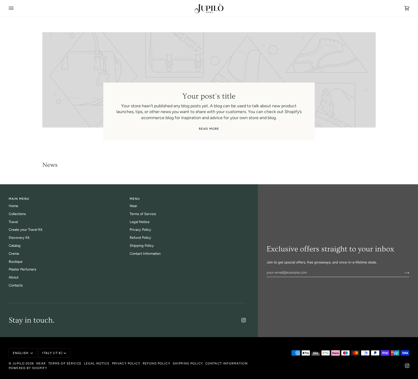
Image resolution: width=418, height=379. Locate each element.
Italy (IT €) (52, 353)
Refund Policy (140, 237)
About (13, 277)
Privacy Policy (140, 229)
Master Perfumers (22, 269)
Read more (209, 129)
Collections (17, 214)
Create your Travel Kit (25, 229)
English (21, 353)
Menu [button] (135, 199)
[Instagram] (243, 320)
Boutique (15, 261)
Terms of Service (143, 214)
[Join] (402, 272)
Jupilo (18, 363)
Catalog (15, 245)
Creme (14, 253)
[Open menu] (16, 8)
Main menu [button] (19, 199)
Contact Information (145, 253)
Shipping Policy (142, 245)
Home (13, 206)
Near (133, 206)
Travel (13, 222)
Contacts (16, 285)
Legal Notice (139, 222)
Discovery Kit (19, 237)
